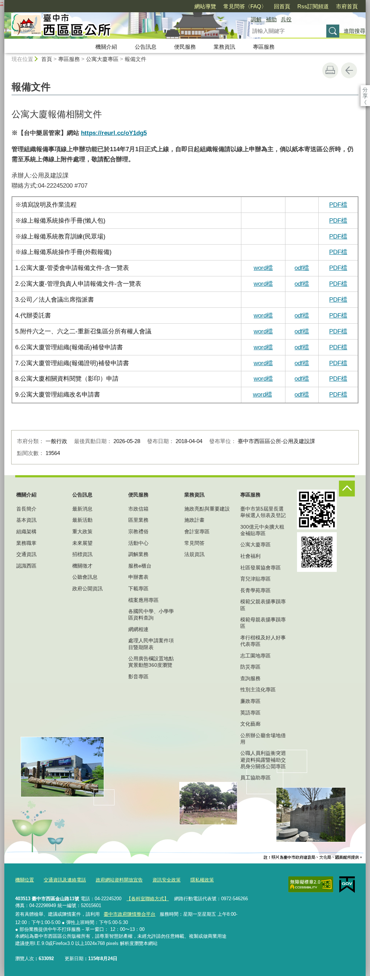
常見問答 (194, 543)
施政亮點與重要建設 (207, 509)
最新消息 (82, 509)
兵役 (286, 19)
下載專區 (138, 588)
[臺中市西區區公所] (118, 26)
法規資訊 (194, 554)
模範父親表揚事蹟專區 (263, 605)
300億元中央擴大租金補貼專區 (262, 530)
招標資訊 (82, 554)
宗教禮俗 (138, 531)
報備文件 (135, 59)
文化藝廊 (250, 724)
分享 (365, 89)
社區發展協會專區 (260, 567)
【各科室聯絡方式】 (147, 898)
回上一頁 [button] (349, 70)
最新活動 (82, 520)
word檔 (263, 315)
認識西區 (26, 566)
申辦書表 (138, 577)
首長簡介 (26, 509)
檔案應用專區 (143, 600)
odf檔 (301, 315)
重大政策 (82, 531)
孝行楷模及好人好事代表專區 (263, 641)
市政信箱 (138, 509)
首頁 (46, 59)
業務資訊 (224, 47)
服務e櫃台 (139, 566)
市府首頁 (347, 6)
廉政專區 (250, 701)
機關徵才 (82, 566)
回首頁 (282, 6)
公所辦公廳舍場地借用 (263, 738)
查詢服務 (250, 678)
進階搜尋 (354, 31)
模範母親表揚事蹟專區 (263, 623)
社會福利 (250, 556)
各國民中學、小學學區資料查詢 (151, 614)
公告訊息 (145, 47)
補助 (271, 19)
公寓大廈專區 (102, 59)
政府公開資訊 (87, 588)
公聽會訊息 (85, 577)
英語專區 (250, 712)
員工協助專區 (255, 777)
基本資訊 (26, 520)
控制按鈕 (347, 488)
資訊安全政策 (166, 880)
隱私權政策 (202, 880)
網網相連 (138, 629)
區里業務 (138, 520)
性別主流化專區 (258, 689)
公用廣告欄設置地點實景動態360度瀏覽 (151, 662)
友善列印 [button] (330, 70)
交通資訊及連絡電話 (65, 880)
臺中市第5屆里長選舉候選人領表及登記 (263, 512)
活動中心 (138, 543)
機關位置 (24, 880)
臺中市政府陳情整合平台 (129, 914)
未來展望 (82, 543)
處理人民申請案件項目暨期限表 (151, 644)
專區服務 (264, 47)
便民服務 (185, 47)
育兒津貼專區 (255, 579)
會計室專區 (197, 531)
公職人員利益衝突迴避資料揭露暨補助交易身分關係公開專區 (263, 759)
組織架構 (26, 531)
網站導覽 (205, 6)
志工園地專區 (255, 655)
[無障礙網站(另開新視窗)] (310, 884)
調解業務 (138, 554)
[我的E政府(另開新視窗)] (347, 884)
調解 (256, 19)
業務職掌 (26, 543)
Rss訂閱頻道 (313, 6)
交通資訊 (26, 554)
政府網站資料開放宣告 (119, 880)
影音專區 (138, 676)
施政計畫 (194, 520)
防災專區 (250, 667)
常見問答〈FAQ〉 (245, 6)
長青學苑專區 (255, 590)
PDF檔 (338, 204)
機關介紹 (106, 47)
